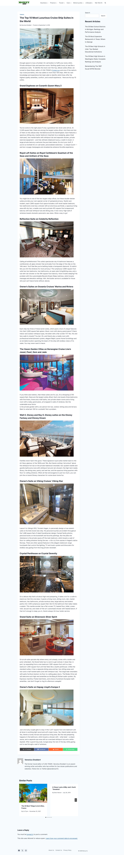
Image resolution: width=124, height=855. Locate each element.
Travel (22, 14)
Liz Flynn (25, 811)
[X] (22, 850)
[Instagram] (25, 850)
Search (87, 13)
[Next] (76, 800)
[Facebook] (18, 850)
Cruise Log (56, 70)
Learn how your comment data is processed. (62, 838)
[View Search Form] (105, 3)
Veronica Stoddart (26, 25)
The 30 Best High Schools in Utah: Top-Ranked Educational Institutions (95, 49)
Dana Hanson (57, 792)
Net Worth (98, 3)
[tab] (45, 817)
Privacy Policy (67, 850)
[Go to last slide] (21, 800)
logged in (30, 834)
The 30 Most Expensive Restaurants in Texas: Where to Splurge (95, 39)
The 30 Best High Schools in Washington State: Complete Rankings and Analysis (95, 59)
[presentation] (33, 793)
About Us (51, 850)
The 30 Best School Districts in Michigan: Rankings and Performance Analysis (95, 29)
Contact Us (59, 850)
